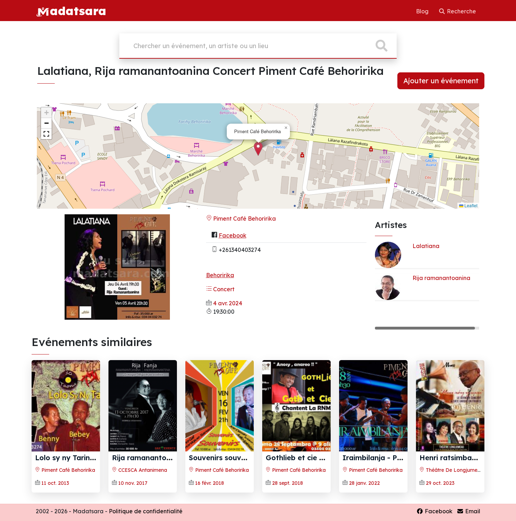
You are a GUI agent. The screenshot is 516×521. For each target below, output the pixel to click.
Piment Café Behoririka (244, 218)
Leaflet (470, 205)
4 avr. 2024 (227, 303)
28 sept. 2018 (287, 483)
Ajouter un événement (440, 80)
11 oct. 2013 (55, 483)
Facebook (232, 235)
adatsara (77, 10)
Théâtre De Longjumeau (453, 470)
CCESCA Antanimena (142, 470)
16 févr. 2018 (209, 483)
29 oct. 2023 (440, 483)
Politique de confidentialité (146, 511)
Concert (223, 289)
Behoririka (220, 275)
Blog (423, 11)
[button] (258, 149)
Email (472, 511)
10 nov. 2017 (132, 483)
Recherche (460, 11)
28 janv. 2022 (364, 483)
